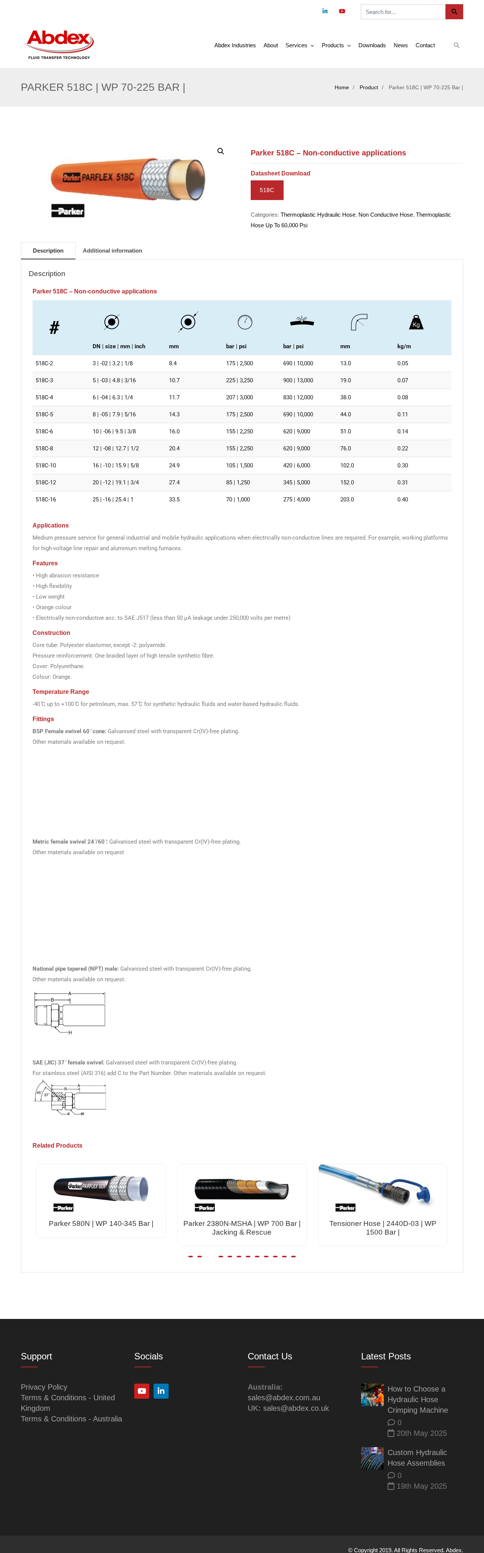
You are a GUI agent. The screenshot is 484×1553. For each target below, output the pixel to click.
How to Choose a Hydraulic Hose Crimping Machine (418, 1399)
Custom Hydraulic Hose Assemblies (417, 1457)
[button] (221, 151)
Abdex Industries (235, 45)
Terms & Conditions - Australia (71, 1419)
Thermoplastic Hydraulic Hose (318, 214)
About (271, 45)
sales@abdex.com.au (284, 1397)
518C (267, 190)
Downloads (372, 45)
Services (296, 45)
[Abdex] (58, 45)
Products (333, 45)
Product (369, 87)
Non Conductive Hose (385, 214)
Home (342, 87)
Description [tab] (48, 250)
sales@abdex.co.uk (296, 1408)
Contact (425, 45)
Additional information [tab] (112, 250)
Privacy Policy (44, 1387)
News (401, 45)
